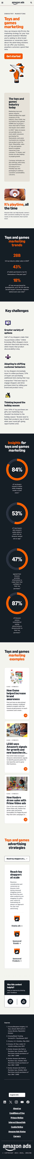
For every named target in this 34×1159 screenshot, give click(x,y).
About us (17, 1108)
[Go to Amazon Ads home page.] (17, 1147)
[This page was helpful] (24, 1002)
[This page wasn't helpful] (10, 1002)
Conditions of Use (17, 1113)
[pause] (15, 195)
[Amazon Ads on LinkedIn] (4, 1102)
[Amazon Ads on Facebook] (27, 1102)
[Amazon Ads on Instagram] (16, 1102)
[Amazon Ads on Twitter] (10, 1102)
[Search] (31, 2)
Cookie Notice (17, 1127)
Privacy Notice (17, 1117)
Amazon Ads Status (17, 1131)
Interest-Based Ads (17, 1122)
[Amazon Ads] (16, 2)
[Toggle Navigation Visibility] (2, 3)
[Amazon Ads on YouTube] (22, 1102)
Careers (17, 1136)
